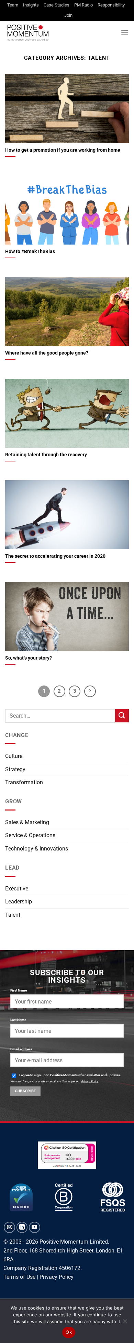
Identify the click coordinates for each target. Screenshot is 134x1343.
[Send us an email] (9, 1227)
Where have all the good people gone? (46, 353)
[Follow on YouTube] (34, 1227)
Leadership (18, 901)
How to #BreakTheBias (30, 251)
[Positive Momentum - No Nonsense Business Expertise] (60, 32)
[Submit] (122, 715)
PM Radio (83, 5)
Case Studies (56, 5)
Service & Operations (30, 835)
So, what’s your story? (28, 658)
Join (68, 15)
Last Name (18, 1020)
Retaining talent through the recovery (46, 454)
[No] (125, 1323)
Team (12, 5)
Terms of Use (19, 1277)
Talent (12, 915)
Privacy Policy (89, 1081)
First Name (18, 990)
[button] (125, 32)
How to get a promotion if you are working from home (62, 150)
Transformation (24, 782)
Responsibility (111, 5)
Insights (31, 5)
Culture (13, 756)
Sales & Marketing (27, 822)
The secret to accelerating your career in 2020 (55, 556)
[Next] (90, 691)
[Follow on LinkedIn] (22, 1227)
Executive (16, 888)
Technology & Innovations (36, 848)
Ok (69, 1332)
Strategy (15, 769)
